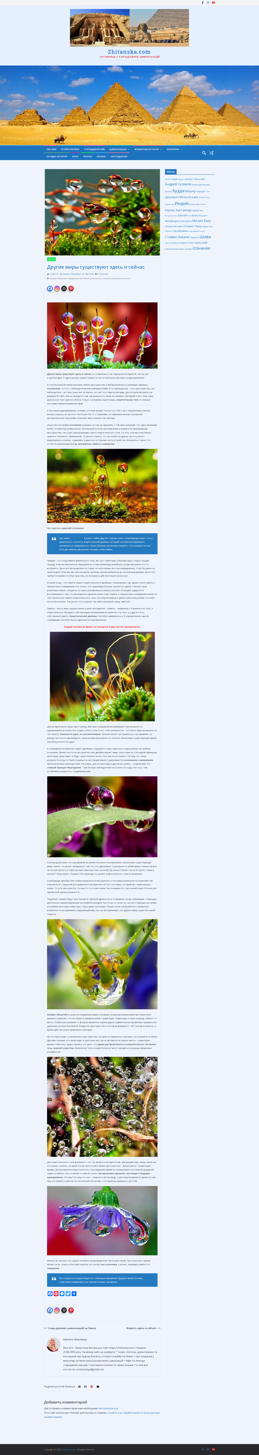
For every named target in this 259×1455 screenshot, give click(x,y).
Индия (182, 203)
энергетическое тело (121, 278)
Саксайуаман (180, 231)
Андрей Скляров (178, 184)
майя (204, 242)
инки (191, 242)
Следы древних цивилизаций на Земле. (72, 1328)
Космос (101, 156)
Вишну (190, 191)
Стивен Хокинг (177, 237)
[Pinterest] (71, 286)
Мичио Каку (201, 221)
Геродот (201, 191)
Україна (194, 237)
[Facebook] (50, 286)
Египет (202, 197)
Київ (189, 216)
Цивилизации (118, 149)
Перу (197, 226)
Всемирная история (147, 149)
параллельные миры (174, 249)
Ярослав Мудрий (172, 243)
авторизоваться (108, 1408)
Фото (75, 156)
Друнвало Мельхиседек (181, 197)
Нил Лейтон (84, 278)
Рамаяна (168, 231)
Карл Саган (200, 204)
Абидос (181, 179)
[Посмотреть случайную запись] (211, 153)
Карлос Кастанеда (178, 210)
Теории (87, 156)
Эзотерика (173, 149)
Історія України (70, 149)
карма (197, 242)
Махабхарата (173, 221)
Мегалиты (186, 221)
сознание (106, 278)
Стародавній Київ (94, 149)
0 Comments (102, 274)
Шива (205, 236)
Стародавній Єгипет (197, 231)
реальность (96, 278)
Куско (195, 215)
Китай (182, 215)
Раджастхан (207, 226)
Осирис (189, 226)
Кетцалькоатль (171, 216)
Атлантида (196, 184)
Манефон (203, 215)
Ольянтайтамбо (174, 226)
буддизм (183, 242)
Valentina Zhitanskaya (71, 274)
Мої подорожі (119, 156)
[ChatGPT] (64, 286)
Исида (192, 204)
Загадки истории (56, 156)
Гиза (208, 191)
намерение (73, 278)
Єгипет (168, 179)
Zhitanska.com (129, 51)
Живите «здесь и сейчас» (141, 1328)
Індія (174, 179)
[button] (128, 149)
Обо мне (51, 149)
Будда (179, 190)
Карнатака (197, 210)
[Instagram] (57, 286)
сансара (188, 249)
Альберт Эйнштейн (58, 278)
